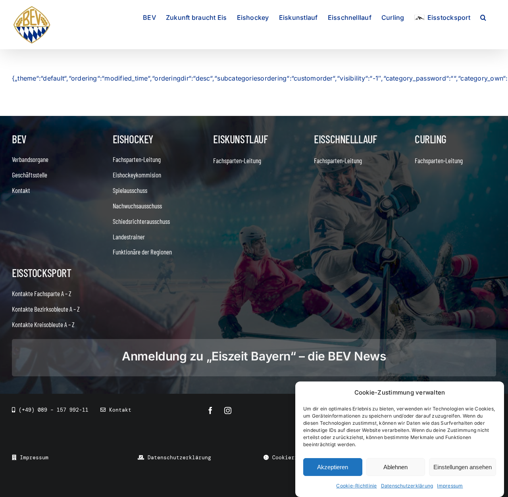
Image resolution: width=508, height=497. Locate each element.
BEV (19, 139)
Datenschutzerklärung (407, 486)
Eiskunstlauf (240, 139)
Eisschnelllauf (345, 139)
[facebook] (210, 410)
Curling (430, 139)
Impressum (450, 486)
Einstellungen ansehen (462, 467)
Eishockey (133, 139)
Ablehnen (395, 467)
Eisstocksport (41, 272)
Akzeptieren (332, 467)
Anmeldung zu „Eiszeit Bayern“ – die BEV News (254, 356)
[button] (483, 16)
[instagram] (228, 410)
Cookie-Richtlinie (356, 486)
